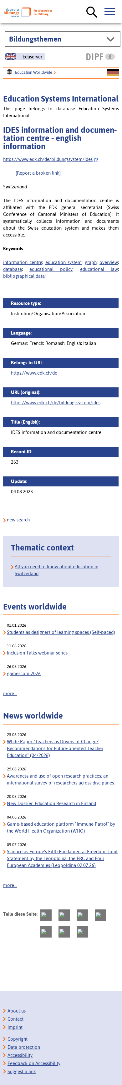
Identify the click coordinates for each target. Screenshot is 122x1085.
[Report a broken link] (38, 173)
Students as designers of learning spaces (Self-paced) (61, 632)
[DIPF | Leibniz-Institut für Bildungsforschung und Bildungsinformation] (100, 56)
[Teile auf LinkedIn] (46, 932)
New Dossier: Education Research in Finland (51, 803)
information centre (22, 262)
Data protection (24, 1047)
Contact (15, 1019)
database (12, 269)
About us (17, 1010)
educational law (99, 269)
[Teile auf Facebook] (64, 915)
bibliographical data (24, 276)
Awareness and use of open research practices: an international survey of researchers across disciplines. (61, 779)
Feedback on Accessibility (34, 1063)
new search (18, 519)
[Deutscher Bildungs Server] (28, 12)
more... (10, 693)
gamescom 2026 (24, 673)
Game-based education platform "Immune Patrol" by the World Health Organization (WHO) (61, 827)
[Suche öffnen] (92, 12)
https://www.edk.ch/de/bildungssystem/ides (48, 159)
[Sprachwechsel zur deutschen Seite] (113, 73)
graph (91, 262)
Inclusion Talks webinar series (37, 652)
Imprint (15, 1027)
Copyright (18, 1039)
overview (108, 262)
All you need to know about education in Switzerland (56, 570)
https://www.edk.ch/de (34, 373)
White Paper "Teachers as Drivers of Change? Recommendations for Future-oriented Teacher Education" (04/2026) (55, 748)
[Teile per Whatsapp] (100, 915)
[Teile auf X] (82, 915)
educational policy (51, 269)
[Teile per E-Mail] (64, 932)
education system (63, 262)
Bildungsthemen (35, 39)
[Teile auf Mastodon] (46, 915)
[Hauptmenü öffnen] (110, 12)
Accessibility (20, 1055)
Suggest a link (22, 1071)
